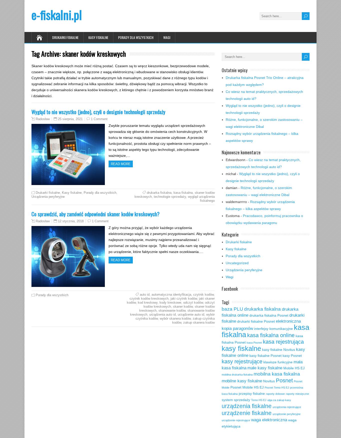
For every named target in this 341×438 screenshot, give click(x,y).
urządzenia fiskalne (247, 406)
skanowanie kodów (172, 310)
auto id (145, 294)
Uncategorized (237, 263)
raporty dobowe (275, 393)
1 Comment (99, 119)
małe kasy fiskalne (264, 368)
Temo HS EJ (258, 400)
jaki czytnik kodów (183, 298)
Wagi (166, 37)
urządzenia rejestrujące (287, 407)
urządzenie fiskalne (247, 413)
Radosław (43, 119)
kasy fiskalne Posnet (265, 356)
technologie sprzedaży (170, 197)
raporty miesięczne (297, 393)
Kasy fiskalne (98, 37)
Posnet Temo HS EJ (277, 387)
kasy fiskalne (241, 348)
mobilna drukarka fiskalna (237, 374)
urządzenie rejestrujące (236, 420)
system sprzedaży (236, 400)
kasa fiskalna (183, 193)
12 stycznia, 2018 (71, 221)
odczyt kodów (193, 302)
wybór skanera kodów (175, 318)
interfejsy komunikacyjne (273, 329)
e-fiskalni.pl (56, 14)
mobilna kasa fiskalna (277, 374)
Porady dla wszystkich (136, 37)
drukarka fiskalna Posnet (268, 315)
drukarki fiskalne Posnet (256, 321)
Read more (121, 164)
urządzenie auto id (191, 314)
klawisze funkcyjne (278, 362)
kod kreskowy (148, 302)
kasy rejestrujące (242, 361)
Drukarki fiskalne (65, 37)
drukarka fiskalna (159, 193)
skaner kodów (183, 306)
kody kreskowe (170, 302)
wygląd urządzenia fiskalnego (201, 199)
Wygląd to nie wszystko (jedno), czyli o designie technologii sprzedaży (98, 112)
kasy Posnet (292, 356)
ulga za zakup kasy (279, 400)
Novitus (269, 381)
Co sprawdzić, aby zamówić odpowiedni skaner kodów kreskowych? (95, 214)
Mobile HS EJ (294, 368)
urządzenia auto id (162, 314)
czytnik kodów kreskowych (149, 298)
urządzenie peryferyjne (287, 414)
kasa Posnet (254, 342)
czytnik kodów (203, 294)
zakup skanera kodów (199, 322)
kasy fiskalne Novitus (278, 350)
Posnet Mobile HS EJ (247, 387)
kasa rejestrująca (283, 342)
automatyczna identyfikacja (171, 294)
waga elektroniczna (269, 420)
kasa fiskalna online (271, 335)
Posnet (284, 380)
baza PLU (232, 309)
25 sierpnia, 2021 (70, 119)
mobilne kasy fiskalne (242, 381)
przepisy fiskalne (252, 394)
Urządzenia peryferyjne (48, 197)
